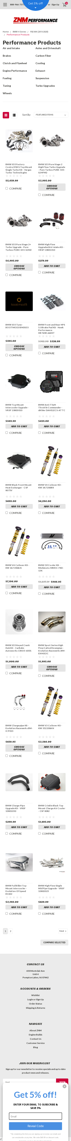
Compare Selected (54, 942)
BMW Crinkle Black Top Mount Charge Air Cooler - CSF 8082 (51, 808)
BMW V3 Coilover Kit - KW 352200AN (50, 727)
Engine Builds (35, 1034)
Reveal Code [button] (35, 1126)
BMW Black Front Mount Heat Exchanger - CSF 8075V (18, 487)
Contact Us (35, 1038)
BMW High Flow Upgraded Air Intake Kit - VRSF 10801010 (51, 247)
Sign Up (55, 4)
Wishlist (35, 995)
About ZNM (35, 1030)
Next (61, 931)
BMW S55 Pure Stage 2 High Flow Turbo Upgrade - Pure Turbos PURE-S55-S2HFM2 (51, 168)
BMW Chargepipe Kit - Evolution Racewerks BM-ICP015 (19, 728)
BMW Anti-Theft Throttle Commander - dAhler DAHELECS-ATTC (51, 407)
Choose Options (52, 187)
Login (30, 999)
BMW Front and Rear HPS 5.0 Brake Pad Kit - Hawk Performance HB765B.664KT (51, 328)
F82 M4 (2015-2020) (39, 32)
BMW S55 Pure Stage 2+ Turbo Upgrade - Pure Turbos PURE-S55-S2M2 (18, 247)
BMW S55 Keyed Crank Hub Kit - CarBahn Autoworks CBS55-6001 (18, 648)
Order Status (35, 1003)
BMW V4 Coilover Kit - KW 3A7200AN (17, 566)
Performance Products (18, 35)
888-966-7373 (17, 4)
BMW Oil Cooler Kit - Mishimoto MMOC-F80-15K (51, 568)
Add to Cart (52, 266)
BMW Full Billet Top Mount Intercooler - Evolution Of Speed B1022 (16, 889)
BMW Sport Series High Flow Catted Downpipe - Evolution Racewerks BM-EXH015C (51, 649)
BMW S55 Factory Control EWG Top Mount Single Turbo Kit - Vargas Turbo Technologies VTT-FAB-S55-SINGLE (18, 168)
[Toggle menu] (5, 6)
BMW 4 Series (19, 32)
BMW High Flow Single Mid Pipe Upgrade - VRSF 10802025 (51, 888)
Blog (35, 1047)
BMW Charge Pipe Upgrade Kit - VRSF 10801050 (15, 808)
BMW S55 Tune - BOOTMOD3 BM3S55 (17, 326)
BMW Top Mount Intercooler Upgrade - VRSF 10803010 (17, 407)
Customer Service (35, 1043)
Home (6, 32)
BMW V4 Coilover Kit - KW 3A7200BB (50, 486)
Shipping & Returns (35, 1007)
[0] (62, 4)
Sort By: (26, 114)
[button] (64, 1086)
